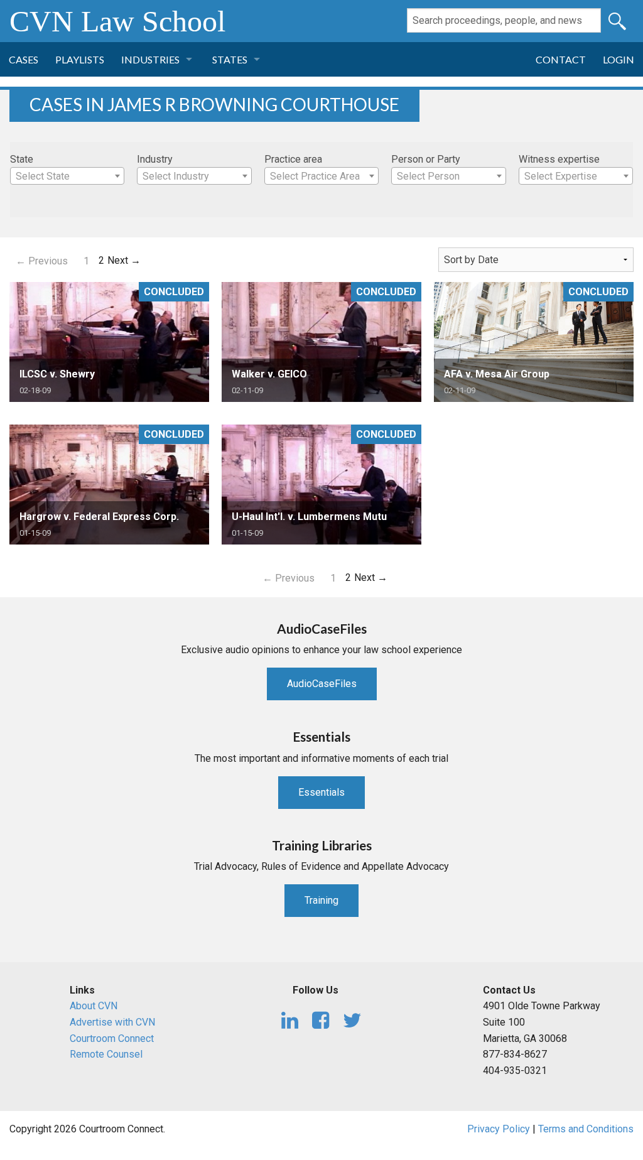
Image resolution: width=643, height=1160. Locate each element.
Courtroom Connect (112, 1038)
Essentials (321, 792)
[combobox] (67, 176)
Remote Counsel (106, 1054)
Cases (23, 59)
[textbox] (67, 176)
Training (321, 900)
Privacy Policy (498, 1129)
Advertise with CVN (112, 1022)
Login (618, 59)
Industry (155, 159)
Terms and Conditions (586, 1129)
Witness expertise (559, 159)
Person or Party (425, 159)
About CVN (93, 1006)
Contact (561, 59)
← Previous (42, 261)
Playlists (79, 59)
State (21, 159)
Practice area (293, 159)
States (229, 59)
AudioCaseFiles (322, 684)
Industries (150, 59)
